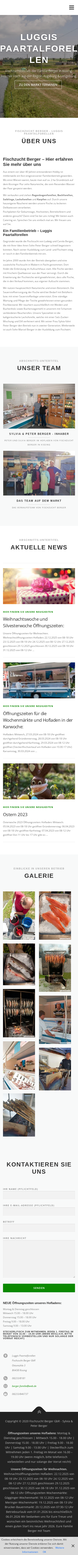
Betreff (9, 1221)
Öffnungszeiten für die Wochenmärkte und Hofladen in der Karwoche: (38, 719)
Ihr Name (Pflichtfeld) (20, 1188)
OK (44, 1552)
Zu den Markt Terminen (38, 85)
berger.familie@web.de (24, 1386)
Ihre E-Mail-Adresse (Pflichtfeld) (28, 1205)
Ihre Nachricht (14, 1238)
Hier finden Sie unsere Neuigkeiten (28, 611)
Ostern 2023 (15, 814)
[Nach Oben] (39, 1412)
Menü (71, 7)
